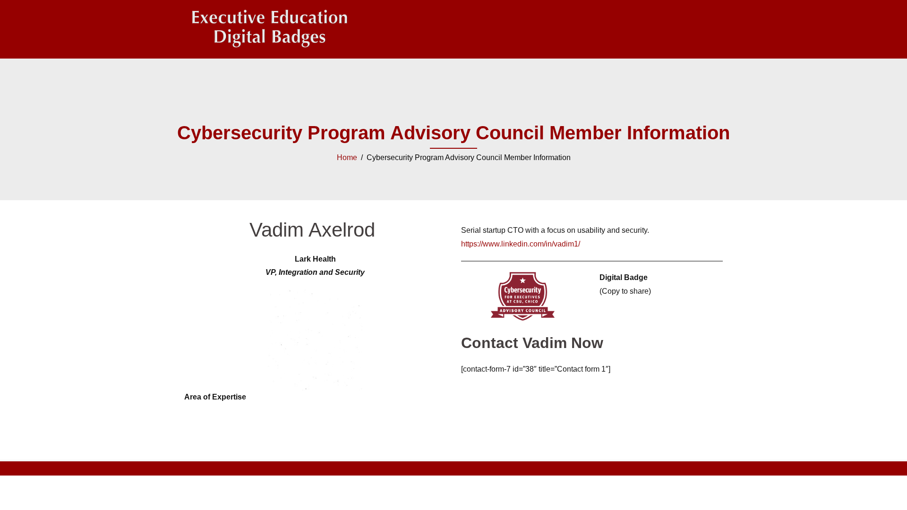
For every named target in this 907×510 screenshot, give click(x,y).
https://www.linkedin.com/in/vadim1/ (520, 244)
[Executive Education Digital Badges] (269, 29)
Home (347, 157)
